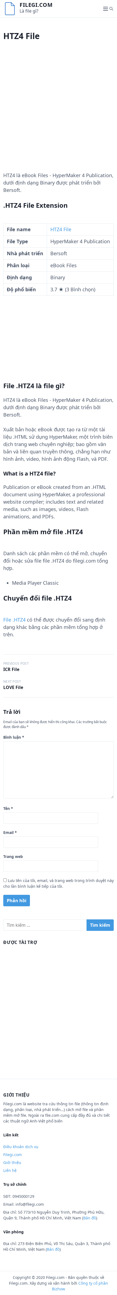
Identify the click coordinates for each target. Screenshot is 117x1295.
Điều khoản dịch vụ (20, 1146)
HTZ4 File (60, 229)
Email (10, 832)
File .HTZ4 (14, 619)
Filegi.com (36, 4)
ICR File (11, 669)
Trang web (13, 856)
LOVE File (13, 687)
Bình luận (13, 737)
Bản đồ (89, 1217)
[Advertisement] (58, 113)
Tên (8, 808)
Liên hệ (10, 1170)
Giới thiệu (12, 1162)
